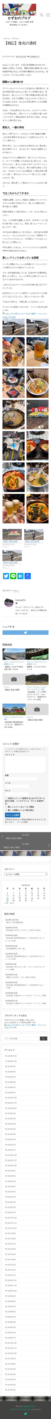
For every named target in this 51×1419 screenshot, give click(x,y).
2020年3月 (11, 1327)
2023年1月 (11, 1150)
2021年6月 (11, 1249)
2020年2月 (11, 1332)
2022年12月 (12, 1155)
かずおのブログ (28, 1406)
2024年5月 (11, 1087)
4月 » (12, 903)
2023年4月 (11, 1134)
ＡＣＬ (12, 664)
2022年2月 (11, 1207)
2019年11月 (12, 1348)
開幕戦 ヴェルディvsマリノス (36, 668)
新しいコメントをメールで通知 (21, 807)
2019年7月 (11, 1369)
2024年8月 (11, 1071)
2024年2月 (11, 1092)
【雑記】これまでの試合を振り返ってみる (13, 668)
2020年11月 (12, 1285)
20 (7, 898)
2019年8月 (11, 1364)
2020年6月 (11, 1311)
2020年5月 (11, 1317)
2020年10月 (12, 1291)
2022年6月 (11, 1186)
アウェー (15, 38)
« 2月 (6, 903)
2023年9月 (11, 1113)
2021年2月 (11, 1270)
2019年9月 (11, 1358)
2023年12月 (12, 1097)
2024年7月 (11, 1077)
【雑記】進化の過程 (10, 541)
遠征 (42, 689)
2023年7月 (11, 1118)
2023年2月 (11, 1145)
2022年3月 (11, 1202)
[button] (13, 327)
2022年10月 (12, 1165)
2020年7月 (11, 1306)
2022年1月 (11, 1212)
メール (8, 783)
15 (20, 896)
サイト (8, 790)
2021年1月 (11, 1275)
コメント (9, 754)
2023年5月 (11, 1129)
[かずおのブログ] (19, 9)
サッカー (37, 687)
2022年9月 (11, 1171)
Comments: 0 (34, 56)
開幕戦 (6, 664)
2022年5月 (11, 1191)
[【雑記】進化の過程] (12, 534)
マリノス (20, 662)
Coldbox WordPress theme (21, 1409)
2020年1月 (11, 1338)
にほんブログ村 (8, 317)
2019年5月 (11, 1379)
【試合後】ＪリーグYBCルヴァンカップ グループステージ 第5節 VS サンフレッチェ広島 (37, 695)
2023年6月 (11, 1124)
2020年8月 (11, 1301)
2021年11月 (12, 1223)
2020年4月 (11, 1322)
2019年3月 (11, 1390)
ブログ (13, 662)
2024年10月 (12, 1061)
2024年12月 (12, 1056)
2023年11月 (12, 1103)
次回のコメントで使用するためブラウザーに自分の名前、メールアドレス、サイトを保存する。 (25, 801)
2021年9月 (11, 1233)
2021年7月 (11, 1244)
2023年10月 (12, 1108)
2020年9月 (11, 1296)
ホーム (6, 38)
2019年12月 (12, 1343)
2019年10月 (12, 1353)
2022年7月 (11, 1181)
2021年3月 (11, 1264)
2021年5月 (11, 1254)
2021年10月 (12, 1228)
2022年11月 (12, 1160)
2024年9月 (11, 1066)
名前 (7, 775)
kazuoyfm (22, 56)
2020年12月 (12, 1280)
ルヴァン (37, 689)
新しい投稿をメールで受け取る (21, 810)
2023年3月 (11, 1139)
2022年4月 (11, 1197)
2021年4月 (11, 1259)
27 (7, 900)
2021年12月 (12, 1218)
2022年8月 (11, 1176)
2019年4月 (11, 1384)
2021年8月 (11, 1238)
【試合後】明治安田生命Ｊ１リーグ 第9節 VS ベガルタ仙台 (14, 724)
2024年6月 (11, 1082)
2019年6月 (11, 1374)
